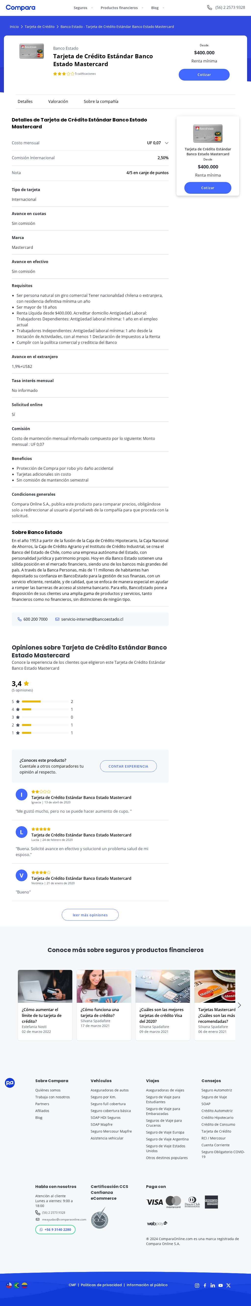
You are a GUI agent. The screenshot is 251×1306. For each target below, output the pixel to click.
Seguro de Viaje (214, 1097)
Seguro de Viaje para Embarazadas (163, 1111)
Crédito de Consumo (218, 1124)
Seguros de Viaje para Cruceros (164, 1123)
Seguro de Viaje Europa (165, 1132)
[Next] (239, 1005)
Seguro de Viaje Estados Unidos (165, 1148)
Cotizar (204, 74)
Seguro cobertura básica (111, 1110)
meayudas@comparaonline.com (60, 1219)
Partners (42, 1103)
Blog (38, 1117)
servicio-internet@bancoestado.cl (92, 619)
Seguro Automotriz (216, 1090)
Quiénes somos (48, 1090)
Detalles (25, 101)
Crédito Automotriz (217, 1110)
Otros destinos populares (167, 1157)
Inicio (14, 26)
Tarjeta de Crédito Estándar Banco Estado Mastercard (81, 797)
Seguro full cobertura (108, 1103)
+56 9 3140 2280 (58, 1229)
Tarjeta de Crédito (39, 26)
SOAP (205, 1103)
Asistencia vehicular (107, 1138)
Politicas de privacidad (101, 1284)
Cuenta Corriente (215, 1145)
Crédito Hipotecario (217, 1117)
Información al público (147, 1284)
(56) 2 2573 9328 (53, 1212)
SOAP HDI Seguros (106, 1117)
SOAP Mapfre (102, 1124)
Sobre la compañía (101, 101)
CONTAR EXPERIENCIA (128, 766)
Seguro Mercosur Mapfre (111, 1131)
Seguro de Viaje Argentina (167, 1139)
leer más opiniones (90, 915)
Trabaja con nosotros (52, 1097)
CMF (72, 1284)
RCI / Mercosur (213, 1138)
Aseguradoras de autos (110, 1090)
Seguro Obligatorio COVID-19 (223, 1154)
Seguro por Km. (103, 1097)
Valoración (58, 101)
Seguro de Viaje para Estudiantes (163, 1099)
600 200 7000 (36, 619)
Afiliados (42, 1110)
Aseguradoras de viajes (165, 1090)
